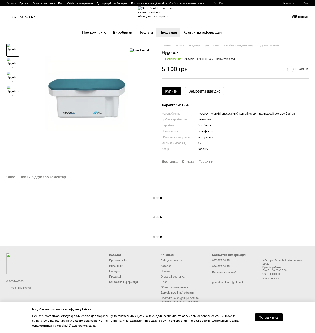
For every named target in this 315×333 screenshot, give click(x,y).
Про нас (24, 3)
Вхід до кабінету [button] (171, 260)
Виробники (122, 32)
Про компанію (94, 32)
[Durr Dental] (139, 50)
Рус (221, 3)
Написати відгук (225, 59)
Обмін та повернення (80, 3)
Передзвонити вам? (224, 272)
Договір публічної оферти (112, 3)
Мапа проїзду (270, 278)
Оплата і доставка (44, 3)
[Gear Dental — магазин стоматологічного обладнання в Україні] (25, 263)
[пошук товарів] (232, 32)
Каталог (11, 3)
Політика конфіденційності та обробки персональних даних (167, 3)
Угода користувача (82, 325)
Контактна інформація (202, 32)
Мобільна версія (20, 287)
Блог (61, 3)
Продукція (168, 32)
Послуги (146, 32)
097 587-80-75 (25, 17)
